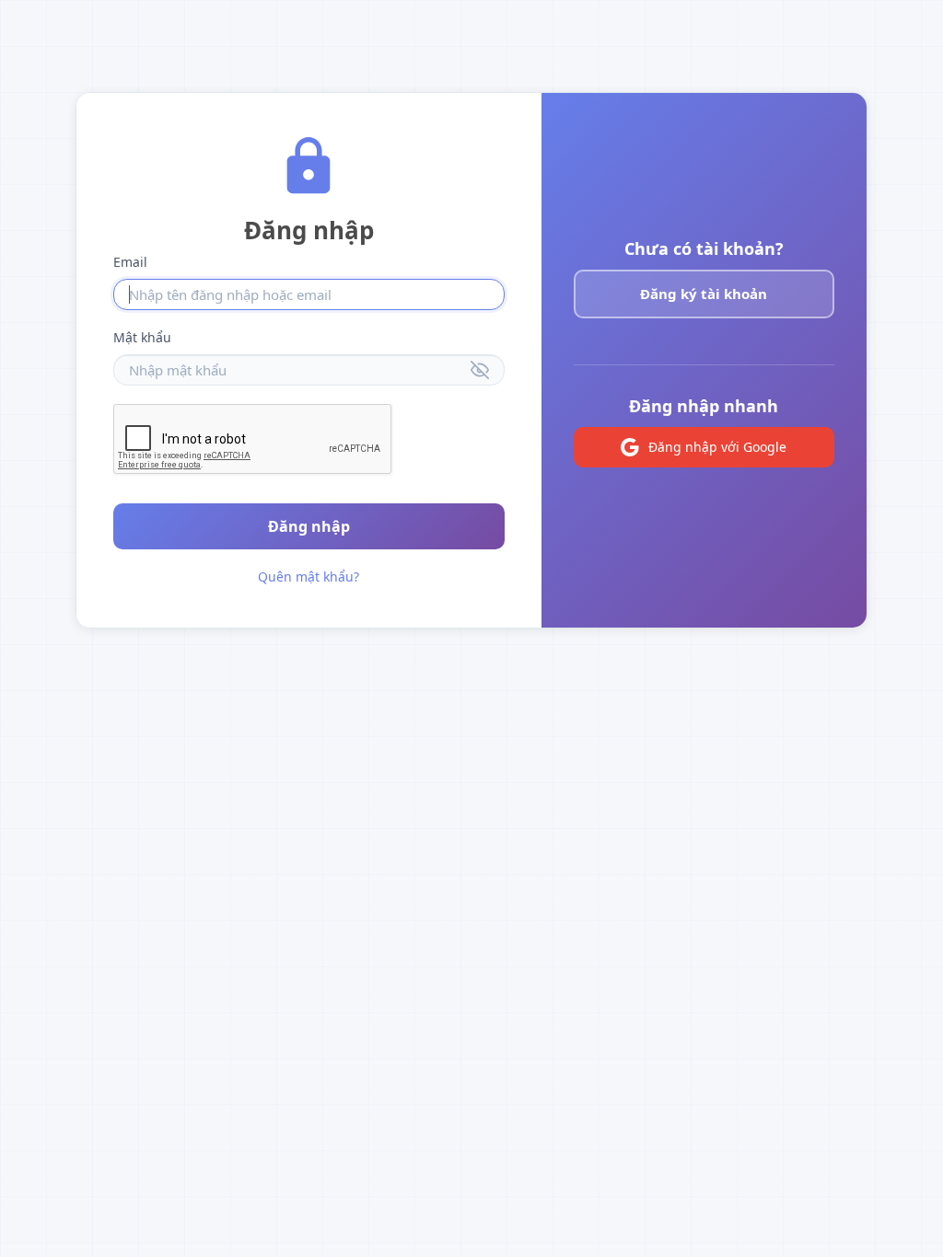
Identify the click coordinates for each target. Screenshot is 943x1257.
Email (130, 262)
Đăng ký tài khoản (703, 293)
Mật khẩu (142, 337)
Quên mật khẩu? (308, 576)
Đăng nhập (309, 526)
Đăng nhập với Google (717, 447)
